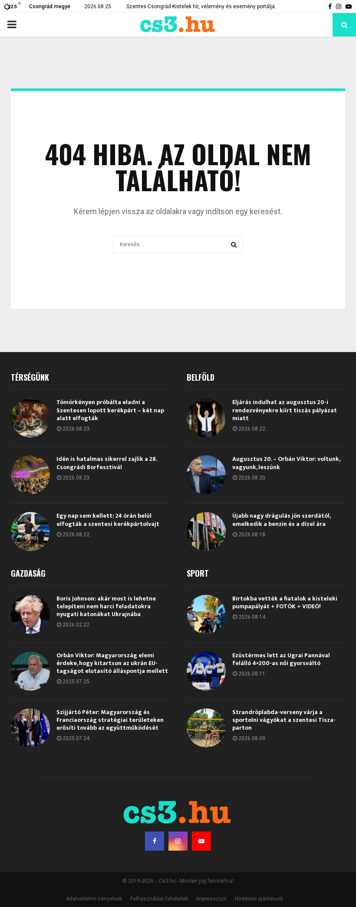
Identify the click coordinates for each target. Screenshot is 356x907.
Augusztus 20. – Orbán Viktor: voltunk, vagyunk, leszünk (286, 463)
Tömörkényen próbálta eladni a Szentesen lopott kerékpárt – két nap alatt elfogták (110, 410)
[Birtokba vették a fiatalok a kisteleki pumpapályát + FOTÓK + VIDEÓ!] (206, 614)
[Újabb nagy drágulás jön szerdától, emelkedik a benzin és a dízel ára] (206, 531)
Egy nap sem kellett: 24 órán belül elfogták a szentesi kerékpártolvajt (107, 520)
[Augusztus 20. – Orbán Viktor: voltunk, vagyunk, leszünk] (206, 474)
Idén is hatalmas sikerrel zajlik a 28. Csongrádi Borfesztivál (106, 463)
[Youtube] (201, 841)
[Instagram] (178, 841)
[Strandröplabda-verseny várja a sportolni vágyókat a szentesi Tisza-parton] (206, 727)
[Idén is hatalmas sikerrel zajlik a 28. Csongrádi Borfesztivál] (30, 474)
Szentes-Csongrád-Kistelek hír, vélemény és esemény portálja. (201, 6)
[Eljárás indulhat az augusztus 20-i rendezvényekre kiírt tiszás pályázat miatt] (206, 417)
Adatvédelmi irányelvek (94, 899)
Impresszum (211, 899)
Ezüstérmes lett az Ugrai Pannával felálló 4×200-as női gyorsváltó (281, 659)
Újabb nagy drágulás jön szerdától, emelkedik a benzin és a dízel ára (281, 520)
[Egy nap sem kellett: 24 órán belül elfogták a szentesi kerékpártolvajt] (30, 531)
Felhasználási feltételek (159, 899)
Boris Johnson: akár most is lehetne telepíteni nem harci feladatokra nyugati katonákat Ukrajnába (106, 606)
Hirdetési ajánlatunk (259, 899)
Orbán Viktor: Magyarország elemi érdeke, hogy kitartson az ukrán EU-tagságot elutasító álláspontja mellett (112, 663)
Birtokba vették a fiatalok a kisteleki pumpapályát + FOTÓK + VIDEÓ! (284, 602)
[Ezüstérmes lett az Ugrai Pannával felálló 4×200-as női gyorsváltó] (206, 671)
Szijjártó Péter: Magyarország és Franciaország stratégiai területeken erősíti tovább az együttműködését (110, 720)
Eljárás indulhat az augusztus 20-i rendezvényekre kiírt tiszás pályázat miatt (284, 410)
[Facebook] (154, 841)
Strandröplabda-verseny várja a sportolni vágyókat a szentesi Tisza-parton (284, 720)
